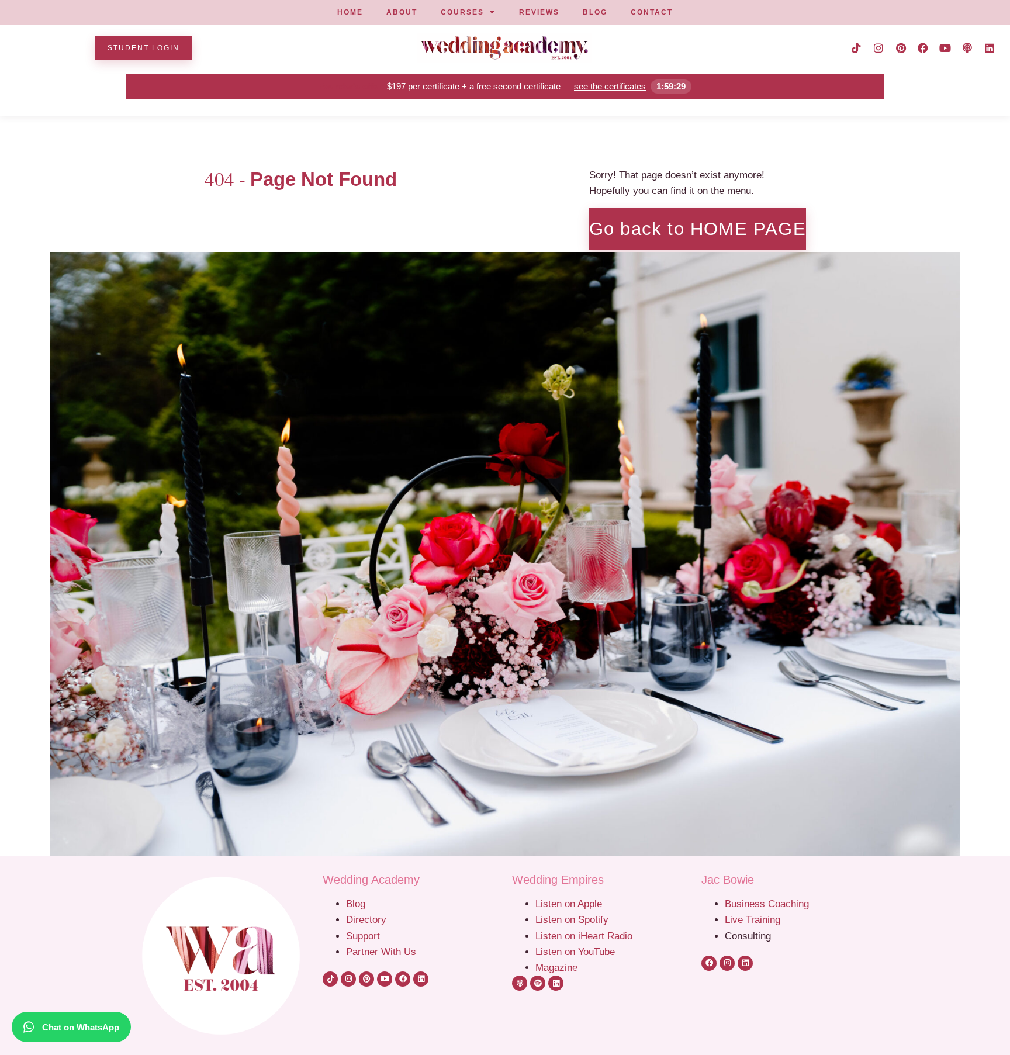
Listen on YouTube (575, 951)
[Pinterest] (900, 48)
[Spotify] (537, 983)
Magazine (556, 967)
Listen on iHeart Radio (583, 936)
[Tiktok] (856, 48)
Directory (366, 919)
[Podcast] (967, 48)
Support (363, 936)
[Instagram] (878, 48)
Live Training (752, 919)
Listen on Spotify (571, 919)
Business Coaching (767, 903)
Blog (355, 903)
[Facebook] (923, 48)
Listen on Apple (570, 903)
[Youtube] (945, 48)
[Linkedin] (989, 48)
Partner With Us (381, 951)
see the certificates (610, 86)
